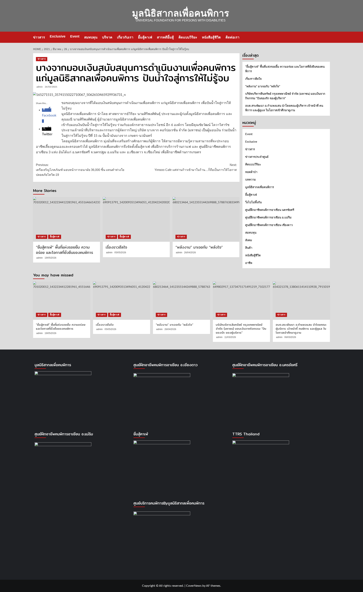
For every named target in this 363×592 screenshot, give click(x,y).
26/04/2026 (190, 252)
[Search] (327, 37)
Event (74, 36)
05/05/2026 (120, 252)
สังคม (248, 240)
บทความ (250, 179)
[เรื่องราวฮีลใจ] (136, 219)
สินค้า (248, 247)
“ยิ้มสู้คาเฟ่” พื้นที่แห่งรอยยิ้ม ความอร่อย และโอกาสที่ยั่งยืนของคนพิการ (64, 249)
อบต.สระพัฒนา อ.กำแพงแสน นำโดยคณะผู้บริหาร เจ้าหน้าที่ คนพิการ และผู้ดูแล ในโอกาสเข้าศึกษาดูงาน (284, 108)
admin (39, 87)
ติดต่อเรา (232, 37)
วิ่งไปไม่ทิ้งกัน (253, 202)
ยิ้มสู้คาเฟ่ (145, 37)
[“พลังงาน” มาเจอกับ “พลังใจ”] (206, 219)
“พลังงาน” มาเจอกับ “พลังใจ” (199, 247)
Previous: (80, 169)
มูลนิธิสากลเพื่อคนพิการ (180, 13)
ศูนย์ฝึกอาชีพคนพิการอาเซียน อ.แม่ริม (268, 217)
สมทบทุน (90, 37)
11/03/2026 (230, 337)
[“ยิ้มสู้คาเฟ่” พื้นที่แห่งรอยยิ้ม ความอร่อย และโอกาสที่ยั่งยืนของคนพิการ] (66, 219)
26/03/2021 (51, 87)
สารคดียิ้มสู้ (165, 37)
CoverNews (194, 585)
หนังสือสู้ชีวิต (211, 37)
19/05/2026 (50, 258)
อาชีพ (248, 263)
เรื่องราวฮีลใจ (116, 247)
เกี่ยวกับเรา (125, 37)
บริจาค (107, 37)
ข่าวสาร (39, 37)
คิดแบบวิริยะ (187, 37)
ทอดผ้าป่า (251, 172)
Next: (195, 167)
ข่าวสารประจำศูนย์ (256, 157)
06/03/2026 (290, 337)
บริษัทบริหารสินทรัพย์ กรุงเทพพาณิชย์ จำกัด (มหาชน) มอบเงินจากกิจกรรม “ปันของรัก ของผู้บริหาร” (285, 96)
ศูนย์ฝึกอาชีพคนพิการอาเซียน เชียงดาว (269, 225)
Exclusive (57, 36)
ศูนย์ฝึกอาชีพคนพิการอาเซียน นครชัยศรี (269, 210)
